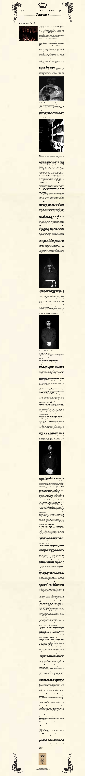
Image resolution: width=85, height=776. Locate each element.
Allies (60, 10)
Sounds (41, 10)
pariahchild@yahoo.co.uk (44, 768)
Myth (22, 10)
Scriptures (31, 10)
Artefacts (51, 10)
